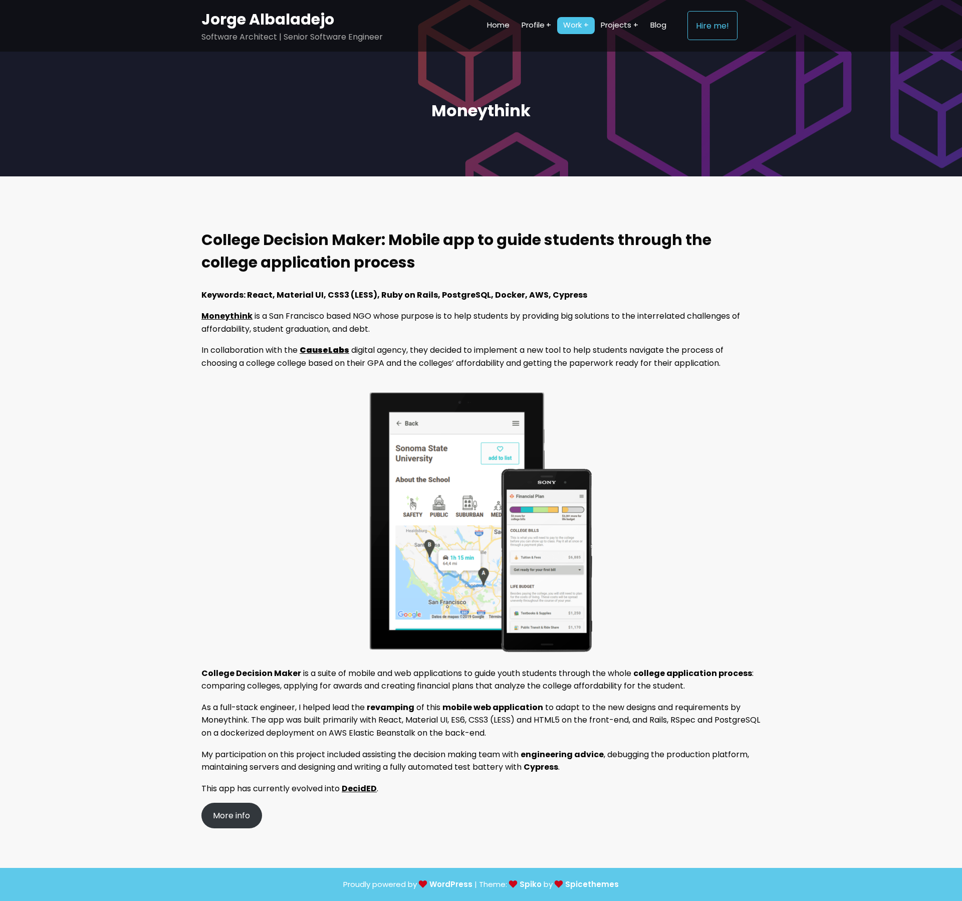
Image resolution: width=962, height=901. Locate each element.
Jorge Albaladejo (267, 19)
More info (231, 815)
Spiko (531, 884)
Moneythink (227, 316)
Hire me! (712, 26)
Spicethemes (592, 884)
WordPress (450, 884)
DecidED (359, 788)
